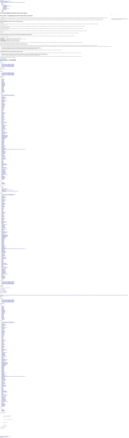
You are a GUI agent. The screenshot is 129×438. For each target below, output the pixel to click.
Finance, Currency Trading (4, 132)
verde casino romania (4, 173)
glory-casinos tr (3, 134)
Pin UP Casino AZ (4, 158)
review (2, 165)
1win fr (2, 198)
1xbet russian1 (3, 108)
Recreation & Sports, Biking (5, 264)
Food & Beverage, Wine (4, 232)
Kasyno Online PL (4, 138)
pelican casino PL (3, 156)
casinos (2, 129)
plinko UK (3, 162)
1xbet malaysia (3, 106)
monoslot (3, 244)
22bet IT (2, 110)
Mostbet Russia (3, 249)
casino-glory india (3, 128)
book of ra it (3, 220)
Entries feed (3, 182)
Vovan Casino (3, 273)
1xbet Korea (3, 204)
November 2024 (3, 84)
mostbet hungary (3, 246)
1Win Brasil (3, 97)
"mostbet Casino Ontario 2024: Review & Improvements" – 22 (8, 95)
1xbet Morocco (3, 206)
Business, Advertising (4, 221)
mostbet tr (3, 150)
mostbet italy (3, 147)
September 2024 (3, 85)
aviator (2, 211)
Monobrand (3, 243)
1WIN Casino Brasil (4, 197)
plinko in (2, 261)
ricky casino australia (4, 167)
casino (2, 124)
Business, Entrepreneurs (4, 122)
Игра (14, 57)
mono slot (3, 142)
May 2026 (3, 80)
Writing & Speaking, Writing (5, 174)
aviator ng (3, 215)
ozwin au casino (3, 255)
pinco (2, 259)
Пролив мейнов (3, 277)
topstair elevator (2, 57)
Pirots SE (3, 160)
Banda (2, 217)
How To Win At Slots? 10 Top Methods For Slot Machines (8, 64)
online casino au (3, 154)
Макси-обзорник (3, 276)
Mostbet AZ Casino (4, 145)
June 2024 (3, 87)
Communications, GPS (4, 229)
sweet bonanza (3, 170)
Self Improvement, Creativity (5, 267)
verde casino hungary (4, 271)
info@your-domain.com (4, 291)
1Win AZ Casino (3, 96)
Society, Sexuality (3, 169)
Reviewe (2, 265)
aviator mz (3, 115)
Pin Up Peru (3, 159)
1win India (3, 99)
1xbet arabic (3, 103)
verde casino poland (4, 172)
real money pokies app (4, 163)
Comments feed (3, 183)
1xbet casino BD (3, 104)
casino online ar (3, 226)
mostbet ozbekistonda (4, 148)
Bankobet (3, 118)
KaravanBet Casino (4, 137)
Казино (2, 275)
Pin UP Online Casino (4, 258)
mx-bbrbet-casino (3, 153)
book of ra (3, 120)
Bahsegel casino (3, 117)
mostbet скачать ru (4, 151)
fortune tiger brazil (4, 133)
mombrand (3, 141)
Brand (2, 121)
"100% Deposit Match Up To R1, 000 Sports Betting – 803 (8, 194)
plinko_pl (3, 262)
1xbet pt (2, 107)
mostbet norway (3, 247)
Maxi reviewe (3, 139)
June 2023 (3, 316)
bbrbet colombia (3, 218)
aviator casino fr (3, 113)
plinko (2, 161)
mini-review (3, 239)
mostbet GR (3, 245)
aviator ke (3, 214)
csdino (2, 230)
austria (2, 210)
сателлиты (3, 179)
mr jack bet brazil (3, 252)
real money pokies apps (4, 164)
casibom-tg (3, 223)
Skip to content (1, 0)
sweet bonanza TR (4, 270)
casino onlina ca (3, 126)
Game (2, 233)
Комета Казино (3, 176)
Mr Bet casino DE (3, 152)
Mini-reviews (3, 140)
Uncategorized (3, 171)
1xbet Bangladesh (3, 203)
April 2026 (3, 81)
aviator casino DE (3, 212)
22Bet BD (3, 209)
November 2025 (3, 83)
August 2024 (3, 313)
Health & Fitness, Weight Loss (5, 235)
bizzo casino (3, 119)
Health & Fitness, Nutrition (4, 135)
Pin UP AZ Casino (4, 157)
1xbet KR (3, 105)
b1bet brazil (3, 116)
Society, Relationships (4, 268)
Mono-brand (3, 242)
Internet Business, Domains (4, 136)
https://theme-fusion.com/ (4, 292)
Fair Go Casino (3, 131)
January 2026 (3, 310)
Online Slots (3, 155)
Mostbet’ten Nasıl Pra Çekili (5, 188)
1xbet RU (3, 207)
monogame (3, 144)
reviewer (2, 166)
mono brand (3, 241)
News (2, 253)
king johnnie (3, 238)
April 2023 (3, 90)
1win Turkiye (3, 200)
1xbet (2, 102)
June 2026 (3, 307)
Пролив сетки (3, 278)
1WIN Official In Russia (4, 100)
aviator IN (3, 213)
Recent (2, 187)
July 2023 (3, 88)
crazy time (3, 130)
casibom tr (3, 123)
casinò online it (3, 127)
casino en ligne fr (3, 125)
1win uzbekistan (3, 101)
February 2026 (3, 82)
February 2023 (3, 91)
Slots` (2, 168)
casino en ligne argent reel (4, 224)
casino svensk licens (4, 227)
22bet (2, 109)
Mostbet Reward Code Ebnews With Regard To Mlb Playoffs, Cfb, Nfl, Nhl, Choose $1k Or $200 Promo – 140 (13, 149)
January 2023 (3, 92)
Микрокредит (3, 177)
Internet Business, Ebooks (4, 236)
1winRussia (3, 201)
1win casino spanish (4, 98)
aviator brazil (3, 112)
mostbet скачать (3, 250)
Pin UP (2, 256)
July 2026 (3, 79)
